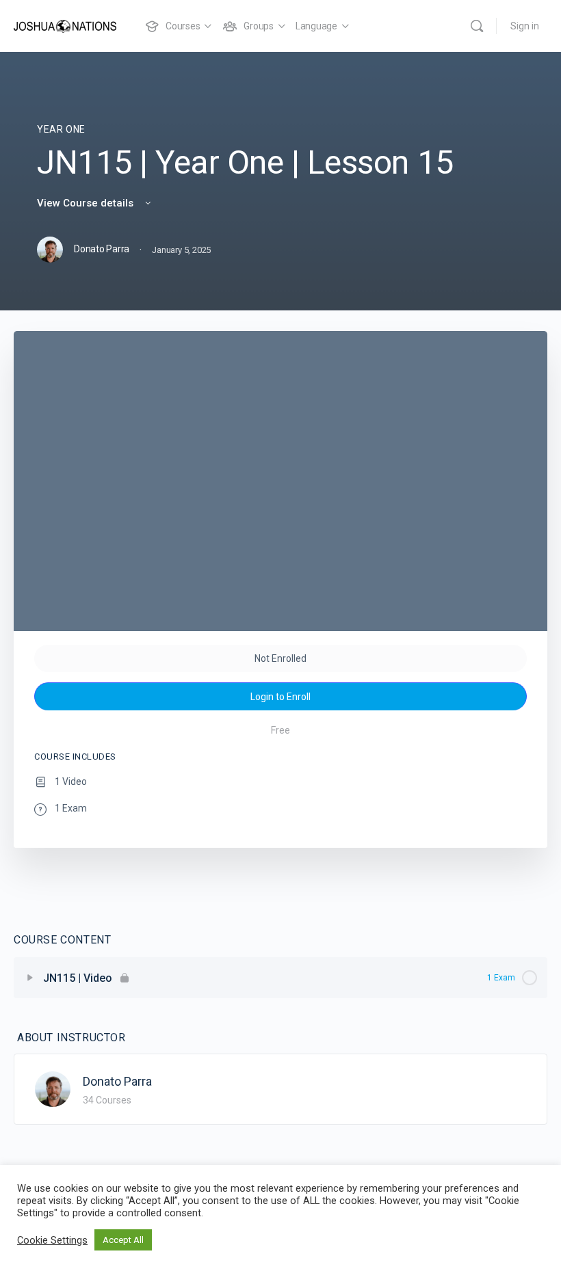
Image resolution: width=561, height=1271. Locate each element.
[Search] (477, 26)
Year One (61, 129)
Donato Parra (117, 1081)
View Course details (86, 203)
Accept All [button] (123, 1240)
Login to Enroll (280, 696)
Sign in (524, 26)
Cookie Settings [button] (52, 1240)
